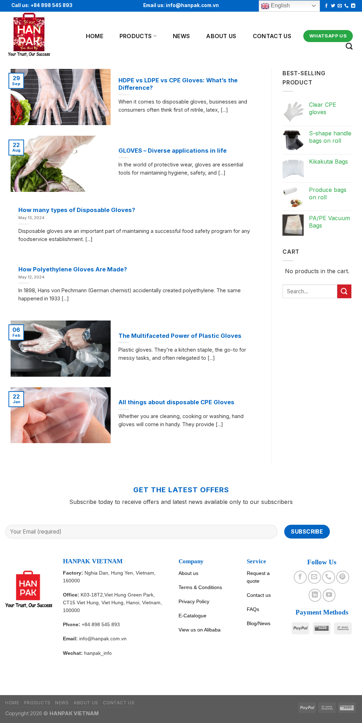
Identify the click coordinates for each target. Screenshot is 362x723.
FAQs (253, 609)
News (181, 36)
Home (94, 36)
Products (135, 36)
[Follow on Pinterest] (342, 577)
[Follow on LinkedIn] (353, 6)
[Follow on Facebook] (326, 6)
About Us (221, 36)
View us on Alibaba (200, 630)
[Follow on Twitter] (333, 6)
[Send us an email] (340, 6)
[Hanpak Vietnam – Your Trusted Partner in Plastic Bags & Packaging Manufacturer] (37, 35)
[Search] (349, 46)
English (279, 5)
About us (188, 573)
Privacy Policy (194, 601)
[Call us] (346, 6)
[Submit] (344, 291)
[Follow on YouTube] (329, 595)
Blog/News (258, 623)
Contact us (272, 36)
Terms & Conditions (200, 587)
